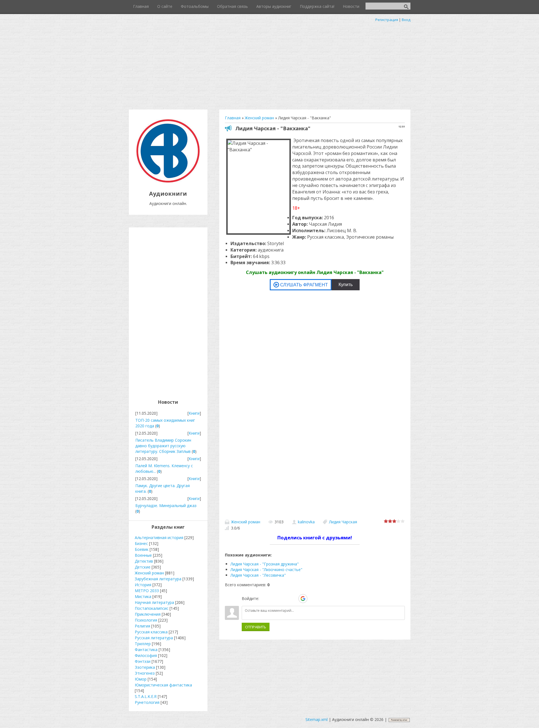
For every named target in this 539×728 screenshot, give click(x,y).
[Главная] (168, 181)
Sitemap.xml (316, 719)
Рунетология (147, 702)
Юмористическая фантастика (163, 685)
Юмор (141, 679)
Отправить (255, 626)
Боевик (142, 549)
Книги (194, 413)
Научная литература (154, 602)
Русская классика (151, 632)
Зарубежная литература (158, 578)
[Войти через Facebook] (283, 598)
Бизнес (141, 543)
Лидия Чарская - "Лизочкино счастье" (266, 569)
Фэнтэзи (142, 661)
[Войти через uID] (264, 598)
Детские (142, 567)
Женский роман (245, 521)
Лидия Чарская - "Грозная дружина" (264, 564)
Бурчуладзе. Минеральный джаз (166, 505)
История (143, 584)
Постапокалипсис (151, 608)
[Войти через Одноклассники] (313, 598)
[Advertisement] (269, 64)
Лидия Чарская (343, 521)
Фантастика (146, 649)
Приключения (148, 614)
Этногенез (145, 673)
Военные (143, 555)
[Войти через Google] (302, 598)
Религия (142, 626)
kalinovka (306, 521)
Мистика (143, 596)
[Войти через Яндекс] (293, 598)
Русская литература (154, 637)
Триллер (143, 643)
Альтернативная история (159, 537)
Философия (146, 655)
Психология (146, 620)
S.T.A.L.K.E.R (146, 696)
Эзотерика (145, 667)
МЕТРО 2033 (147, 590)
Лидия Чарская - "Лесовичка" (258, 575)
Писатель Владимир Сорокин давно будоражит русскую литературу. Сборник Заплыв (163, 445)
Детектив (144, 561)
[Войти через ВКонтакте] (274, 598)
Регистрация (386, 19)
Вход (406, 19)
